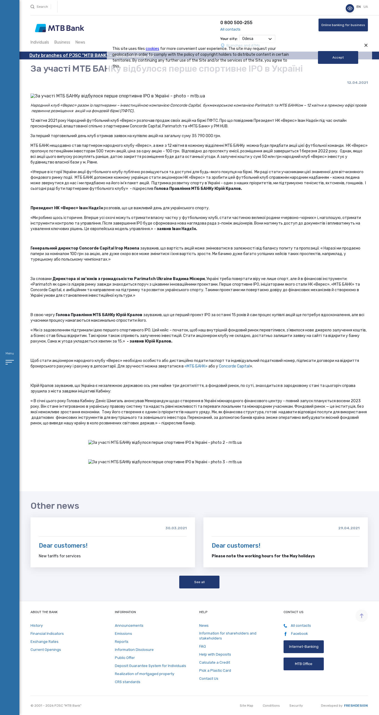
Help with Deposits (215, 654)
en (359, 7)
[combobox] (257, 39)
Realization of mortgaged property (144, 674)
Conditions (271, 706)
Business (62, 42)
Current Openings (46, 650)
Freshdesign (356, 706)
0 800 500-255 (236, 22)
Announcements (129, 625)
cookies (152, 48)
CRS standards (127, 682)
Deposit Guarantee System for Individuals (150, 666)
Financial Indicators (47, 633)
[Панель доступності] (350, 8)
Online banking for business (343, 25)
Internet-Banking (304, 646)
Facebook (299, 633)
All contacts (230, 29)
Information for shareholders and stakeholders (227, 635)
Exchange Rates (45, 642)
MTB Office (303, 664)
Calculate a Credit (214, 662)
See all (199, 582)
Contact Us (208, 678)
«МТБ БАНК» (196, 366)
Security (296, 706)
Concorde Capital (234, 366)
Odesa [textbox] (247, 38)
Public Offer (125, 658)
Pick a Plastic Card (215, 670)
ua (365, 7)
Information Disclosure (134, 650)
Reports (121, 642)
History (37, 625)
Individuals (40, 42)
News (80, 42)
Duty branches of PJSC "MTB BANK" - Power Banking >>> (91, 55)
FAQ (202, 646)
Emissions (123, 633)
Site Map (246, 706)
